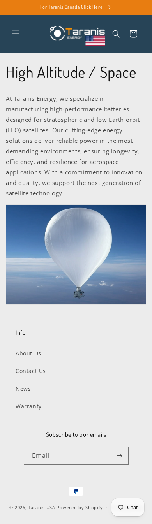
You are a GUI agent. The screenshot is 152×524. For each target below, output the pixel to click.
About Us (28, 353)
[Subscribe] (119, 456)
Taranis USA (41, 507)
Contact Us (31, 371)
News (23, 388)
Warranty (29, 406)
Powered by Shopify (80, 507)
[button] (15, 33)
